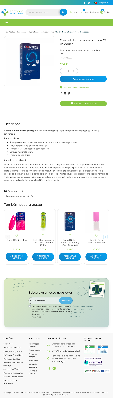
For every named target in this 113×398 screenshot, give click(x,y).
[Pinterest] (69, 93)
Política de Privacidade (13, 355)
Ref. (62, 57)
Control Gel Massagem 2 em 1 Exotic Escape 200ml (43, 242)
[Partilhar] (61, 93)
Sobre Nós (8, 344)
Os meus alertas (33, 372)
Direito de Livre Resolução (10, 382)
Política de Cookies (11, 359)
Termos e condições (12, 347)
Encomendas (35, 350)
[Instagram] (89, 2)
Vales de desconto (33, 365)
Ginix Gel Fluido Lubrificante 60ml (96, 241)
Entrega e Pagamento (13, 351)
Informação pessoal (34, 345)
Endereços (33, 360)
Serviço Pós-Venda (11, 369)
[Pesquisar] (63, 12)
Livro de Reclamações (13, 376)
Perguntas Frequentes (13, 373)
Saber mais (36, 317)
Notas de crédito (33, 355)
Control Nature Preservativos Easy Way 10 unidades (70, 242)
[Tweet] (65, 93)
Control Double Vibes (17, 240)
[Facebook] (85, 2)
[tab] (12, 124)
